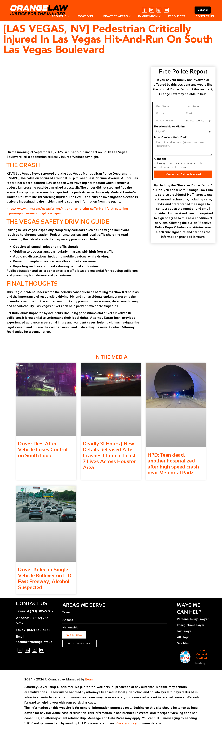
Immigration (148, 16)
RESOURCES (176, 16)
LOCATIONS (85, 16)
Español (203, 10)
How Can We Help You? (170, 137)
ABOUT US (59, 16)
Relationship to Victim (169, 126)
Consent (160, 158)
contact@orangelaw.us (35, 642)
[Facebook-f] (144, 10)
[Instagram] (159, 10)
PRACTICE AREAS (115, 16)
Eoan (89, 679)
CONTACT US (205, 16)
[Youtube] (166, 10)
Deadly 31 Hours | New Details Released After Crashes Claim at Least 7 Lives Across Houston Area (110, 455)
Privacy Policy (126, 723)
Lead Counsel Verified (201, 654)
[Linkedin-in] (151, 10)
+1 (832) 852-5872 (37, 630)
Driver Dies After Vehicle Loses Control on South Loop (43, 449)
